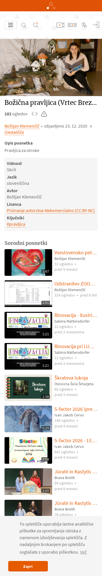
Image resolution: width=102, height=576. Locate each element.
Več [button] (83, 552)
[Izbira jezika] (84, 25)
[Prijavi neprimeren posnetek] (44, 113)
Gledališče (14, 132)
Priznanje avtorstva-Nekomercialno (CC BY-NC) (51, 210)
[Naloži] (60, 25)
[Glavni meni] (11, 25)
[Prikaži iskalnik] (24, 25)
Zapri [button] (28, 566)
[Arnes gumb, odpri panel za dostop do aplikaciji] (51, 5)
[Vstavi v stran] (34, 113)
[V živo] (72, 25)
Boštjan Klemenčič (22, 126)
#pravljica (16, 224)
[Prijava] (96, 25)
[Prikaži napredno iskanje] (36, 25)
